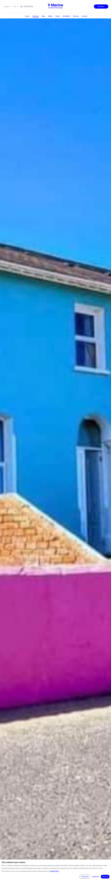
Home (27, 16)
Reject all (95, 877)
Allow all (105, 877)
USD (14, 6)
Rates (58, 16)
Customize (85, 877)
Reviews (76, 16)
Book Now (101, 6)
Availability (66, 16)
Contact (84, 16)
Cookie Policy (54, 871)
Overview (35, 16)
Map (43, 16)
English (6, 6)
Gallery (50, 16)
